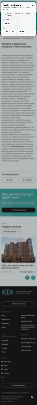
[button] (32, 6)
